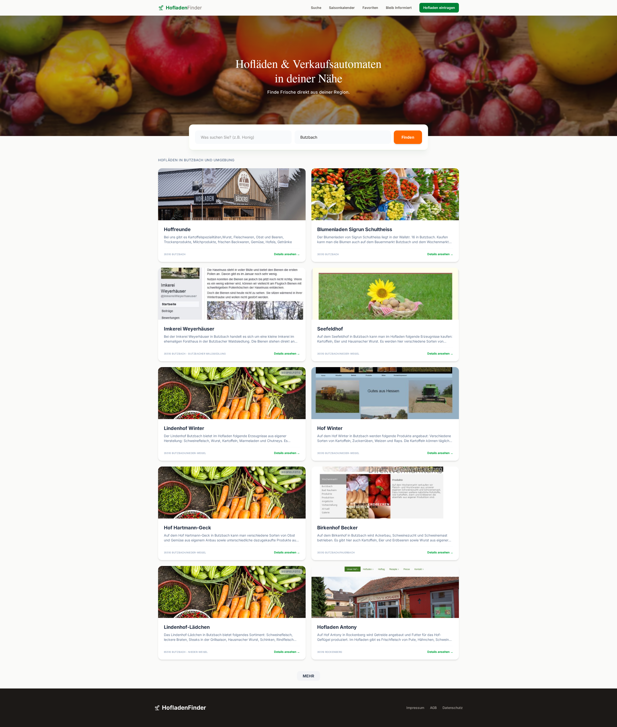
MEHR (308, 676)
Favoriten (370, 8)
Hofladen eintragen (439, 8)
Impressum (415, 708)
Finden (408, 137)
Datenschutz (453, 708)
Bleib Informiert (399, 8)
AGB (433, 708)
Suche (316, 8)
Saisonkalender (342, 8)
